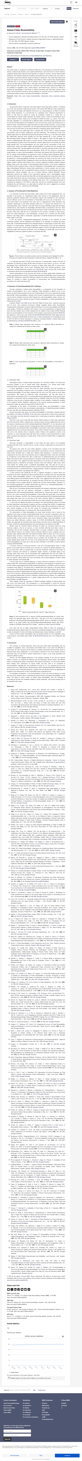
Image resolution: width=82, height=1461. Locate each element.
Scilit (43, 1410)
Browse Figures (26, 59)
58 (39, 315)
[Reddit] (25, 1290)
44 (40, 271)
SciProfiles (45, 1412)
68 (27, 321)
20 (55, 172)
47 (46, 271)
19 (11, 166)
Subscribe (7, 1439)
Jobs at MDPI (7, 1412)
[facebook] (18, 1290)
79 (50, 510)
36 (53, 229)
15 (22, 160)
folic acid (22, 96)
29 (37, 204)
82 (53, 520)
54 (58, 311)
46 (44, 271)
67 (49, 319)
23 (53, 178)
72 (41, 410)
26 (37, 186)
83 (63, 540)
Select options (9, 1431)
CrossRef (39, 881)
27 (27, 198)
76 (43, 410)
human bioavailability (33, 96)
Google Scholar (42, 693)
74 (55, 398)
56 (61, 313)
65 (26, 317)
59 (40, 315)
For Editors (26, 1408)
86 (20, 579)
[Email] (8, 1290)
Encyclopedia (46, 1415)
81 (51, 520)
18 (10, 166)
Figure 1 (39, 221)
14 (62, 152)
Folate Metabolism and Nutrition (41, 56)
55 (60, 313)
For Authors (26, 1403)
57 (63, 313)
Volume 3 (20, 14)
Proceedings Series (47, 1419)
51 (12, 277)
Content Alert (42, 1390)
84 (21, 543)
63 (47, 315)
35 (12, 223)
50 (50, 275)
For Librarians (27, 1410)
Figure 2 (24, 579)
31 (57, 206)
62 (46, 315)
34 (63, 213)
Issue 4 (27, 14)
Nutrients (13, 14)
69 (29, 321)
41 (24, 265)
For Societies (26, 1415)
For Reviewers (27, 1405)
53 (19, 301)
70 (31, 321)
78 (46, 506)
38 (56, 258)
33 (35, 209)
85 (28, 559)
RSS (34, 1390)
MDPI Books (45, 1405)
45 (42, 271)
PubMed (38, 822)
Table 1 (18, 303)
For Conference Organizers (30, 1417)
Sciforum (44, 1403)
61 (44, 315)
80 (49, 520)
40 (22, 265)
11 (19, 148)
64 (49, 315)
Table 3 (41, 303)
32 (33, 209)
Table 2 (26, 303)
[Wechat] (22, 1290)
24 (33, 186)
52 (13, 295)
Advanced (76, 8)
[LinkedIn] (15, 1290)
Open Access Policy (9, 1408)
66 (48, 319)
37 (62, 256)
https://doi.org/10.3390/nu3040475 (34, 48)
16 (24, 160)
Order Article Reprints (57, 22)
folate (16, 96)
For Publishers (27, 1412)
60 (42, 315)
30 (49, 206)
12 (43, 150)
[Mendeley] (29, 1290)
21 (56, 172)
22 (58, 172)
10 (17, 144)
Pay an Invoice (8, 1405)
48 (47, 275)
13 (53, 152)
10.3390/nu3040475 (36, 14)
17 (8, 166)
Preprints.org (46, 1408)
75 (57, 398)
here (38, 1375)
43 (42, 269)
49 (49, 275)
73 (53, 398)
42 (25, 265)
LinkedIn (63, 1403)
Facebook (64, 1405)
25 (35, 186)
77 (27, 445)
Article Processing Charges (11, 1403)
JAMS (43, 1417)
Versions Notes (40, 59)
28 (41, 200)
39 (30, 263)
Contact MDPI (7, 1410)
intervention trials (46, 96)
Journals (6, 14)
